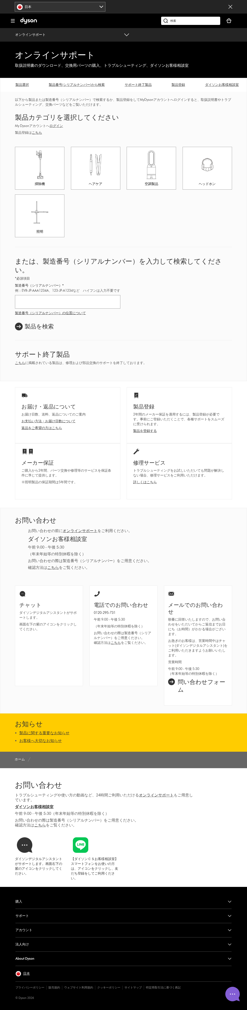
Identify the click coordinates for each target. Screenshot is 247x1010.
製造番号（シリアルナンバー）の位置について (50, 313)
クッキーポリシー (108, 987)
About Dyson (24, 959)
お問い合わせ (38, 785)
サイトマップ (133, 987)
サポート (22, 916)
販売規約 (54, 987)
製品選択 (22, 85)
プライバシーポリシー (29, 987)
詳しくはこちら (145, 482)
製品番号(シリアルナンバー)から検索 (77, 85)
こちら (37, 133)
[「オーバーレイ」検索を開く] (190, 21)
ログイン (56, 126)
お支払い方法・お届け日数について (48, 421)
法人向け (22, 944)
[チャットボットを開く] (232, 994)
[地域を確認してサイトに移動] (230, 7)
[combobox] (60, 7)
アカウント (23, 930)
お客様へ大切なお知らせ (40, 740)
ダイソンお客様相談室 (222, 85)
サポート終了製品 (138, 85)
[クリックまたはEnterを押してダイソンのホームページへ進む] (28, 23)
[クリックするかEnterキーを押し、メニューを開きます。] (13, 21)
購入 (18, 901)
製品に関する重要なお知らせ (44, 733)
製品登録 (178, 85)
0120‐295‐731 (105, 613)
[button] (22, 973)
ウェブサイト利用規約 (78, 987)
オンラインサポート (30, 35)
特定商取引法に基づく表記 (163, 987)
